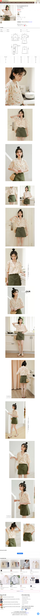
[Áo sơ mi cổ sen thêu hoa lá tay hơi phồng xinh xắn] (5, 580)
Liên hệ (23, 604)
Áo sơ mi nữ (7, 4)
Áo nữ (6, 2)
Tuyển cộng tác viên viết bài (27, 606)
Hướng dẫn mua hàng (25, 597)
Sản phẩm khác (23, 2)
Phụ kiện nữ (18, 2)
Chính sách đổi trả (24, 600)
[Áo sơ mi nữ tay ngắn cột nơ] (15, 580)
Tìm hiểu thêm (24, 24)
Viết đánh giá (20, 553)
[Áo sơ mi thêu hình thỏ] (35, 580)
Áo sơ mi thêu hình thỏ (33, 587)
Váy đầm (13, 2)
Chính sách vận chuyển (25, 601)
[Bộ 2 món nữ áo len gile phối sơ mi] (15, 564)
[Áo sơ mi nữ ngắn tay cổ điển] (25, 564)
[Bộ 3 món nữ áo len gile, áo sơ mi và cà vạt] (5, 564)
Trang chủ (2, 2)
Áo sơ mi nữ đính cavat (23, 587)
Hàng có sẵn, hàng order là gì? (26, 596)
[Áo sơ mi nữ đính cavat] (25, 580)
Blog (32, 2)
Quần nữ (9, 2)
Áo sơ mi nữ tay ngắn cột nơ (13, 587)
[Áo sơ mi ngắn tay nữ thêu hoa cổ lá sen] (35, 564)
